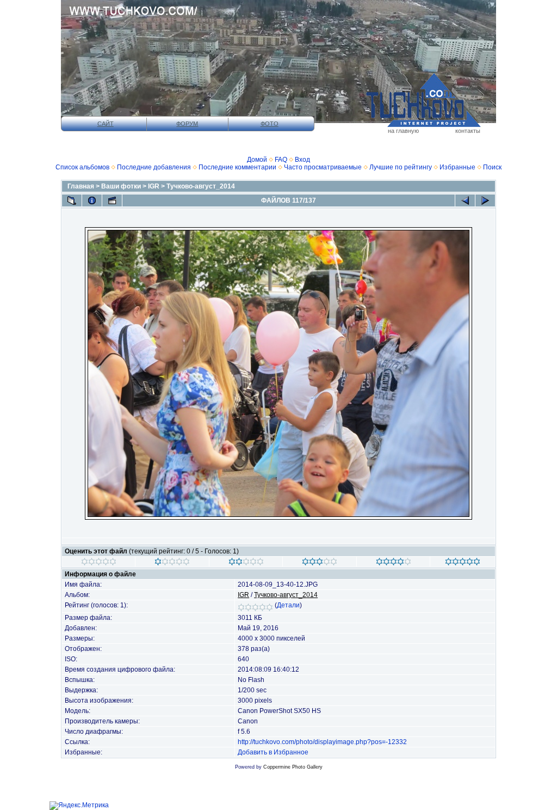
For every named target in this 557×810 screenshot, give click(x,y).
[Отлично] (393, 563)
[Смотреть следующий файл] (485, 200)
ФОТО (269, 123)
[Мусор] (98, 563)
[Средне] (246, 563)
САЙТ (105, 123)
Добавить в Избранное (273, 752)
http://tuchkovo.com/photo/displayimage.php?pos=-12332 (322, 742)
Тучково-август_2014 (200, 186)
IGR (153, 186)
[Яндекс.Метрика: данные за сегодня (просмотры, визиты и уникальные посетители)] (79, 805)
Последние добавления (154, 167)
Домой (257, 159)
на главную (403, 130)
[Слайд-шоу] (112, 200)
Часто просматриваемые (323, 167)
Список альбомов (82, 167)
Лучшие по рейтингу (400, 167)
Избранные (457, 167)
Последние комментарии (237, 167)
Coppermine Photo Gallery (293, 767)
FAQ (281, 159)
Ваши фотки (121, 186)
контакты (467, 130)
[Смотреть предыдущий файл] (465, 200)
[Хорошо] (319, 563)
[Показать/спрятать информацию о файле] (92, 200)
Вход (302, 159)
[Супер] (462, 563)
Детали (288, 605)
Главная (80, 186)
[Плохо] (172, 563)
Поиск (492, 167)
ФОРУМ (187, 123)
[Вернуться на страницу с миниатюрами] (72, 200)
